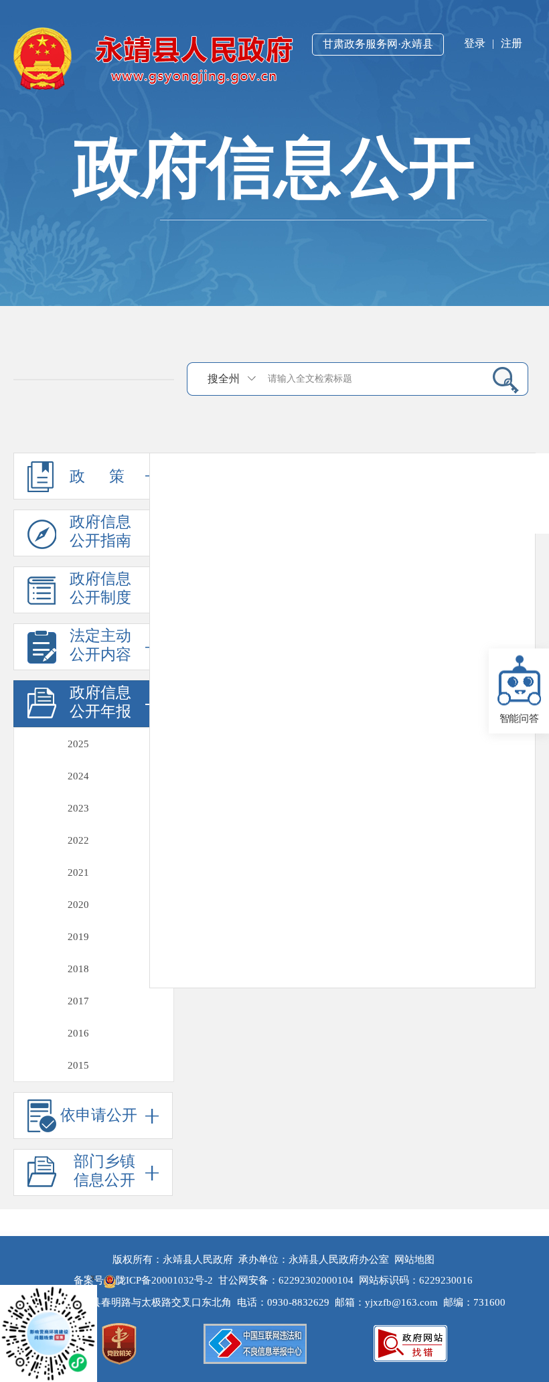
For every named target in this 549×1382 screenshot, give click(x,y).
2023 (78, 808)
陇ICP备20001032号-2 (166, 1280)
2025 (78, 744)
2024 (78, 776)
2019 (78, 936)
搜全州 (224, 378)
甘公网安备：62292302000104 (286, 1280)
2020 (78, 904)
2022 (78, 840)
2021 (78, 872)
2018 (78, 969)
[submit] (500, 379)
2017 (78, 1001)
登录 (474, 43)
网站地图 (414, 1259)
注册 (511, 43)
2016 (78, 1033)
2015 (78, 1065)
